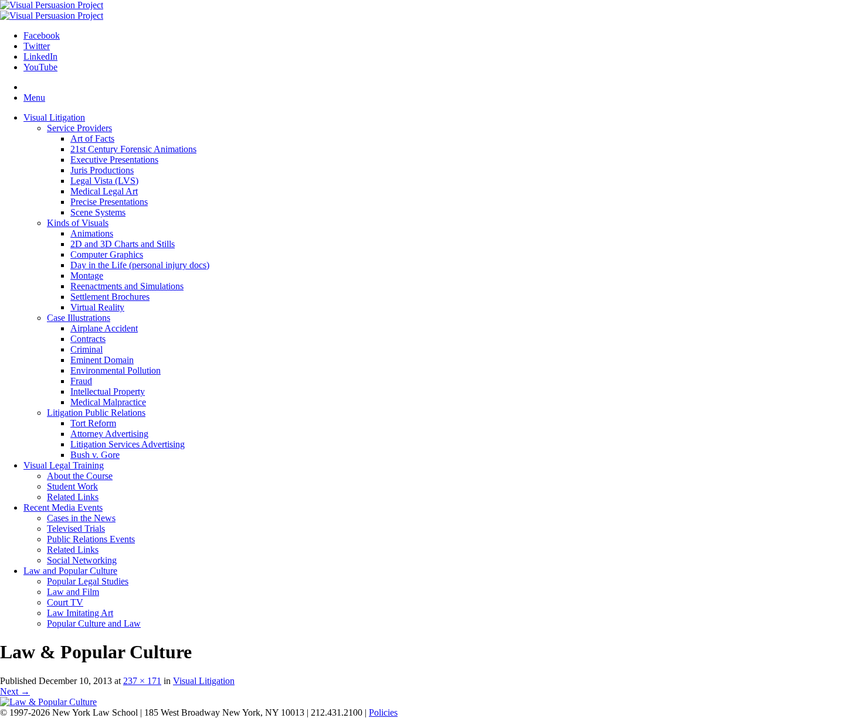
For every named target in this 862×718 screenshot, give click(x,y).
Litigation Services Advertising (127, 444)
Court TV (65, 602)
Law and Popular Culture (70, 571)
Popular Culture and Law (94, 623)
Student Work (72, 486)
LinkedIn (40, 56)
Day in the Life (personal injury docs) (139, 265)
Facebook (41, 35)
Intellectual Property (107, 391)
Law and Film (73, 592)
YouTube (40, 67)
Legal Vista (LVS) (104, 181)
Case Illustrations (78, 318)
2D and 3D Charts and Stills (122, 244)
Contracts (88, 339)
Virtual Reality (97, 307)
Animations (91, 233)
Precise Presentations (109, 202)
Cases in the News (81, 518)
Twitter (36, 46)
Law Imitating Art (80, 613)
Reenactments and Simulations (127, 286)
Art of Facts (92, 138)
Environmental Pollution (115, 370)
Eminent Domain (102, 360)
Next (15, 691)
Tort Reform (93, 423)
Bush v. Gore (95, 455)
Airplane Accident (104, 328)
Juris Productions (102, 170)
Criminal (86, 349)
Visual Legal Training (63, 465)
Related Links (73, 497)
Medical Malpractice (108, 402)
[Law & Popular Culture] (48, 702)
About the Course (80, 476)
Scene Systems (97, 212)
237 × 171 (142, 681)
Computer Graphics (106, 254)
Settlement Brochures (110, 297)
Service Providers (79, 128)
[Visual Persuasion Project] (51, 5)
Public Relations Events (91, 539)
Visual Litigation (54, 117)
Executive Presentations (114, 160)
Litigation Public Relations (96, 413)
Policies (383, 712)
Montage (86, 276)
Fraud (81, 381)
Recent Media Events (63, 507)
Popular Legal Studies (87, 581)
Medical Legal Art (104, 191)
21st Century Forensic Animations (133, 149)
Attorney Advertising (109, 434)
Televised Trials (76, 529)
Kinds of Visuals (77, 223)
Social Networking (82, 560)
